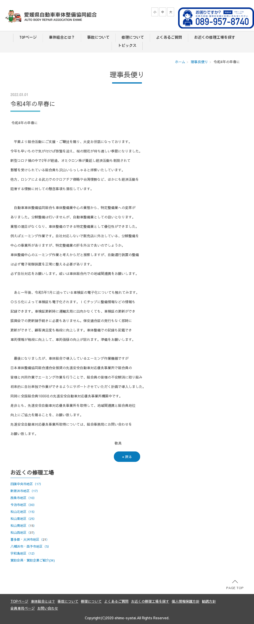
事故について (98, 37)
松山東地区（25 (21, 518)
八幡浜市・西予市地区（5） (30, 546)
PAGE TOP (235, 588)
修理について (133, 37)
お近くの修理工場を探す (214, 37)
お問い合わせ (47, 608)
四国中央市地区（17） (26, 484)
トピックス (127, 45)
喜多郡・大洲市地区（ (26, 539)
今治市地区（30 (21, 505)
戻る (127, 456)
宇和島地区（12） (23, 553)
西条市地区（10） (23, 498)
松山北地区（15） (23, 511)
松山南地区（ (20, 525)
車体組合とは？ (62, 37)
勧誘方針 (209, 601)
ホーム (180, 61)
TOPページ (28, 37)
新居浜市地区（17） (25, 491)
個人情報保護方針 (185, 601)
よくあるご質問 (169, 37)
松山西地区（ (20, 532)
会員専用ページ (22, 608)
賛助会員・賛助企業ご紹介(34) (32, 560)
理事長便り (199, 61)
